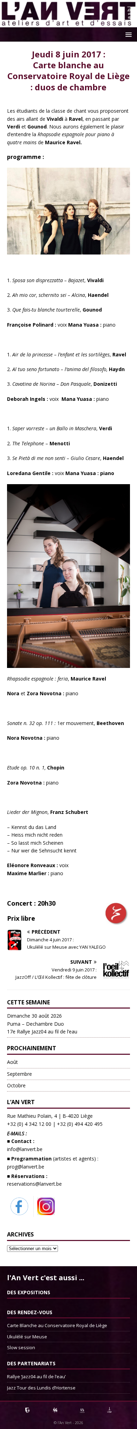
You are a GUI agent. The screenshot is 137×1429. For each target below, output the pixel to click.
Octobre (16, 1085)
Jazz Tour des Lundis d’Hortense (41, 1388)
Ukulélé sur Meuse (27, 1336)
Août (12, 1062)
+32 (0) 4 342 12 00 (29, 1124)
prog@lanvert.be (25, 1166)
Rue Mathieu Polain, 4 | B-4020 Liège (50, 1116)
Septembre (19, 1074)
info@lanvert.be (25, 1149)
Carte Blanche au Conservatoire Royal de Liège (57, 1325)
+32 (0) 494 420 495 (80, 1124)
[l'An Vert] (68, 23)
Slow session (21, 1347)
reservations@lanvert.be (34, 1183)
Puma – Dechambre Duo (42, 1023)
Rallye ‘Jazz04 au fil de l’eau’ (36, 1376)
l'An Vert (65, 1422)
